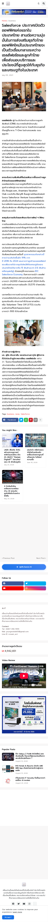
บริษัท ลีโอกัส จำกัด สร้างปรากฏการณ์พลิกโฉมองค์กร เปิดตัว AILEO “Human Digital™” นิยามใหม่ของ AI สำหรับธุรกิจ (12, 456)
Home (4, 21)
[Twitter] (21, 420)
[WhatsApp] (26, 420)
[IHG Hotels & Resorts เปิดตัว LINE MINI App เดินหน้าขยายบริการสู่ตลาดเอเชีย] (8, 769)
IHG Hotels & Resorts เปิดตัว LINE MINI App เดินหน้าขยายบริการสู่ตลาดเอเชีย (29, 768)
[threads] (35, 904)
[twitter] (35, 583)
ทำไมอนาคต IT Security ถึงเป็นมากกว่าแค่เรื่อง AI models (30, 779)
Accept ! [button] (8, 917)
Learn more (17, 912)
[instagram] (35, 588)
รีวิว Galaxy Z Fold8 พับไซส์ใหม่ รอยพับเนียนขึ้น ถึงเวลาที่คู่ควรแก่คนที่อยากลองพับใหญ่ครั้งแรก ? (30, 756)
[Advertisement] (17, 807)
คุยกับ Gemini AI (24, 567)
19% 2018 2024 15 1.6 (24, 263)
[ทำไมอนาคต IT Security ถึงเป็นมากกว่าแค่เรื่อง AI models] (8, 781)
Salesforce (25, 414)
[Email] (35, 420)
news (17, 414)
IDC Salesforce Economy (20, 273)
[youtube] (13, 588)
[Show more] (40, 420)
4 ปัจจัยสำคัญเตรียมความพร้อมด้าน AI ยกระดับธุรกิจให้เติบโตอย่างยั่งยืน (12, 491)
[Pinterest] (31, 420)
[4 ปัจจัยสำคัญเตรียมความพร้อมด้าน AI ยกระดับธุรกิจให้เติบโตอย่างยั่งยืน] (12, 476)
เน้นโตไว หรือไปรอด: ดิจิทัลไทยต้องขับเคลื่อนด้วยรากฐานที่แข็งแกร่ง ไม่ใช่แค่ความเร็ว (35, 455)
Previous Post (9, 558)
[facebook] (13, 583)
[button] (3, 3)
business (12, 21)
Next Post (40, 558)
